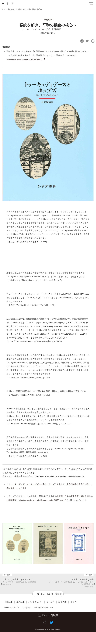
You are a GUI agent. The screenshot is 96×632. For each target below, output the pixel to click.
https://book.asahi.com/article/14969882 (24, 59)
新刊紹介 (11, 9)
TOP (3, 9)
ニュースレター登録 (49, 594)
